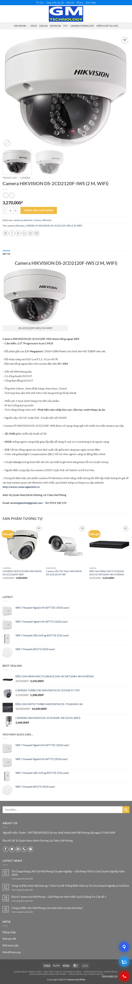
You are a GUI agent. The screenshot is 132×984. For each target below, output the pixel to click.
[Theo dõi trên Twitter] (12, 849)
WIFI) (79, 225)
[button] (7, 143)
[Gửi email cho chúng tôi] (18, 849)
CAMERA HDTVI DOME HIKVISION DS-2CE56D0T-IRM (22, 573)
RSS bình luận (11, 945)
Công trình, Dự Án (55, 2)
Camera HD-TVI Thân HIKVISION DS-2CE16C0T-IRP (64, 573)
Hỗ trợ (79, 2)
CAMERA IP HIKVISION (37, 225)
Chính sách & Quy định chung (86, 974)
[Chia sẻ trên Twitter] (18, 233)
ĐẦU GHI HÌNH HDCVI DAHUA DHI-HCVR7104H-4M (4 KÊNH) (106, 573)
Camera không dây (82, 25)
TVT (65, 25)
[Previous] (9, 92)
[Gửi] (126, 809)
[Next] (122, 92)
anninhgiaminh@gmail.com (26, 502)
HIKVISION (20, 25)
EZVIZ (34, 25)
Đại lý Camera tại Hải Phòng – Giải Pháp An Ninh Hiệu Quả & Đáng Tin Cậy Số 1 (59, 896)
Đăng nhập (9, 932)
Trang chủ (10, 177)
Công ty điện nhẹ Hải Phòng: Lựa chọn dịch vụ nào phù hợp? (47, 907)
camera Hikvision (15, 225)
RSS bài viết (9, 938)
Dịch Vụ (70, 2)
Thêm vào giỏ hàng (39, 210)
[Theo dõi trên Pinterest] (30, 849)
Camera (25, 177)
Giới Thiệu (91, 2)
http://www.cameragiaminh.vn (21, 486)
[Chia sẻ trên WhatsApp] (6, 233)
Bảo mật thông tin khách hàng (62, 971)
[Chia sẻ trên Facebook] (12, 233)
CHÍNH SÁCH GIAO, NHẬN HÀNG (100, 971)
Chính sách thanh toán (28, 971)
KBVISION (55, 25)
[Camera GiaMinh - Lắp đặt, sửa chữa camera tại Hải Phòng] (66, 14)
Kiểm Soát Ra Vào (107, 25)
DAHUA (43, 25)
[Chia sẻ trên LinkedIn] (37, 233)
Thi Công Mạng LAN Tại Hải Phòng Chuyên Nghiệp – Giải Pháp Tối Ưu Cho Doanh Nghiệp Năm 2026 (68, 873)
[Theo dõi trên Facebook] (6, 849)
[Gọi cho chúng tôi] (24, 849)
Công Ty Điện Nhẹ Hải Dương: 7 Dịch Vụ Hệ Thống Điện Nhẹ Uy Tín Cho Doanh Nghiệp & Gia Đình (70, 885)
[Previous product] (11, 195)
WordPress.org (11, 952)
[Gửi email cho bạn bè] (24, 233)
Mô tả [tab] (6, 254)
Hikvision (46, 220)
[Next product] (5, 195)
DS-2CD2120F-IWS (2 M (63, 225)
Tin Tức (40, 2)
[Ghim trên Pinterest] (30, 233)
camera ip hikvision (23, 220)
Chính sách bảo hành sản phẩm (48, 974)
